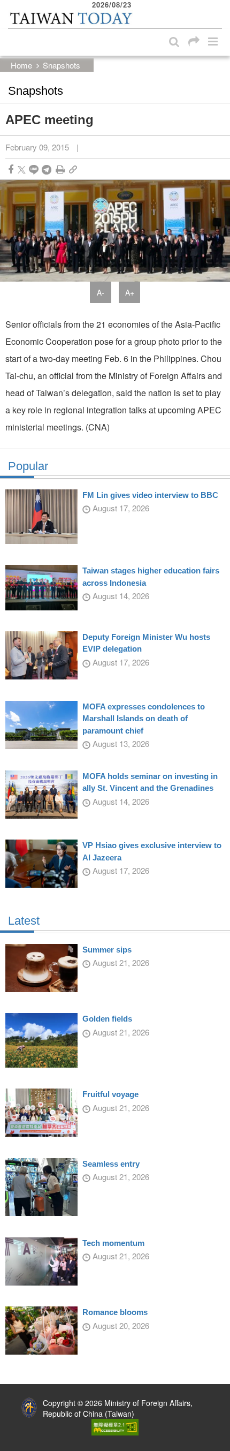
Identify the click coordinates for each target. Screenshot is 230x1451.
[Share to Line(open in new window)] (33, 169)
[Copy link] (73, 169)
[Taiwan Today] (71, 18)
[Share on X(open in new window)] (21, 169)
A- (100, 292)
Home (21, 65)
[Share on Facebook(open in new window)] (10, 169)
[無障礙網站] (115, 1425)
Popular (28, 466)
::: (11, 5)
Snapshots (61, 65)
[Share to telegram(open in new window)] (46, 169)
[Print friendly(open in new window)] (60, 169)
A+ (129, 292)
